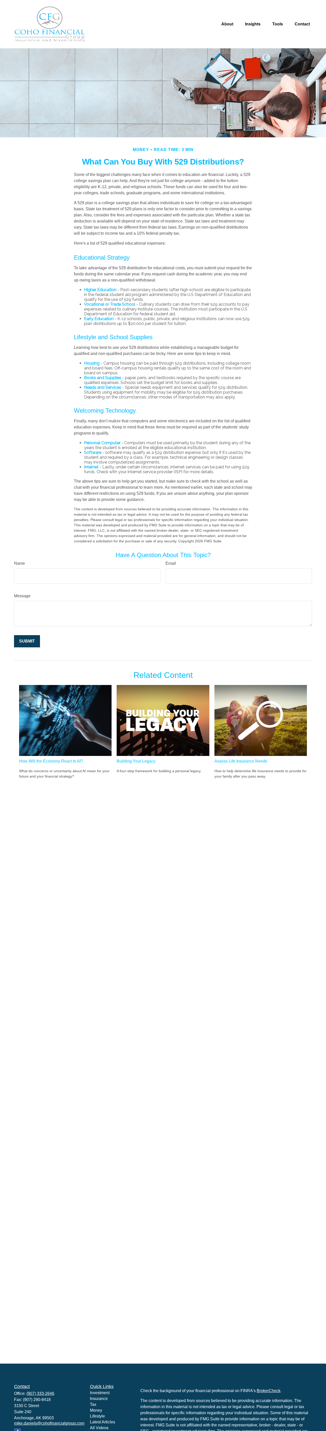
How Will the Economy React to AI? (51, 761)
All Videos (99, 1428)
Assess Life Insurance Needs (240, 761)
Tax (93, 1404)
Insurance (99, 1398)
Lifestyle (97, 1416)
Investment (100, 1393)
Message (22, 596)
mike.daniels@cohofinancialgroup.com (49, 1423)
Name (19, 563)
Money (96, 1410)
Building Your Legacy (136, 761)
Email (171, 563)
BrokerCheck (268, 1391)
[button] (227, 24)
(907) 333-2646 (40, 1393)
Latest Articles (102, 1422)
